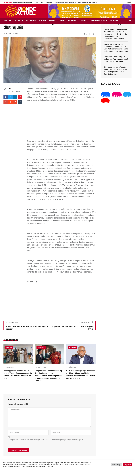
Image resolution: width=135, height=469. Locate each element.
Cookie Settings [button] (116, 465)
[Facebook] (5, 97)
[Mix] (15, 102)
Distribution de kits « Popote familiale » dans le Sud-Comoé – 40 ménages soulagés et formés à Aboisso (116, 70)
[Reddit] (10, 102)
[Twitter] (10, 97)
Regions (9, 347)
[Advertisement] (61, 119)
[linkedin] (15, 97)
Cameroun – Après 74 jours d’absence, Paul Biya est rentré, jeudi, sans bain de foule (116, 59)
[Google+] (5, 102)
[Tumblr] (20, 102)
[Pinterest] (20, 97)
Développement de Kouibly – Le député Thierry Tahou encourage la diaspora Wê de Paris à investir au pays (17, 374)
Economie (41, 347)
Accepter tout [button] (127, 465)
